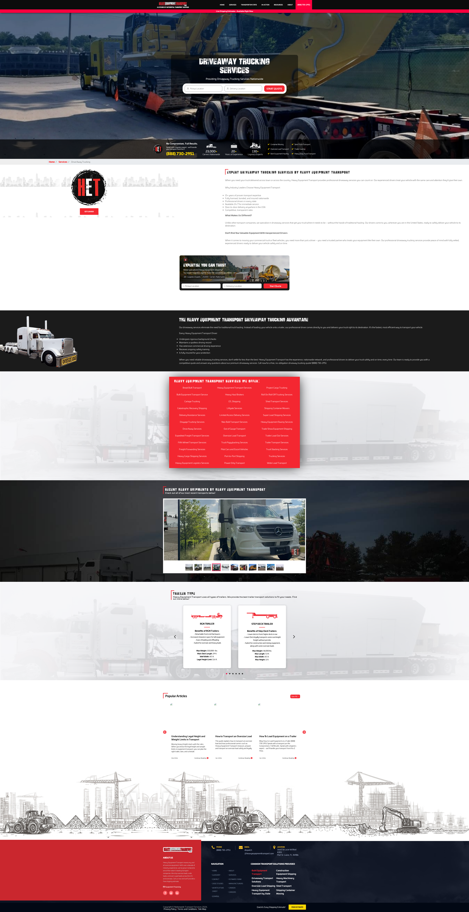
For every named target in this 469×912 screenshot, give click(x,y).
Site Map (202, 909)
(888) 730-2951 (303, 4)
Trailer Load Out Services (276, 435)
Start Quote (275, 285)
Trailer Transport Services (276, 442)
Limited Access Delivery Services (234, 415)
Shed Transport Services (277, 401)
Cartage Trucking (192, 401)
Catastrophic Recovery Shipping (192, 408)
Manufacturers (236, 883)
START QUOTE (274, 88)
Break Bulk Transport (192, 387)
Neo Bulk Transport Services (234, 421)
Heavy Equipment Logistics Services (192, 462)
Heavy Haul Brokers (234, 394)
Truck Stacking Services (277, 449)
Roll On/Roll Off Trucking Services (276, 394)
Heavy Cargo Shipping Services (192, 456)
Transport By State (249, 5)
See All (294, 696)
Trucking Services (277, 456)
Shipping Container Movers (276, 408)
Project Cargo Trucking (276, 387)
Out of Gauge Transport (234, 428)
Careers (232, 892)
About (290, 5)
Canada (232, 888)
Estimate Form (235, 879)
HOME (214, 870)
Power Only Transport (234, 462)
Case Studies (217, 883)
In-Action (265, 5)
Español (215, 896)
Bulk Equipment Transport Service (192, 394)
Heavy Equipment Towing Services (277, 421)
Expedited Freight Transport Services (192, 435)
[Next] (294, 636)
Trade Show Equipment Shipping (277, 428)
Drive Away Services (192, 428)
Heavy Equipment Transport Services (234, 387)
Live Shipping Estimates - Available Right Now (234, 11)
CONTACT (215, 879)
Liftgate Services (234, 408)
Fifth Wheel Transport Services (192, 442)
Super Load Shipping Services (277, 415)
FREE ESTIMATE (297, 907)
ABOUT (231, 870)
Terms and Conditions (187, 909)
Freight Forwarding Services (192, 449)
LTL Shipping (234, 401)
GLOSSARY (216, 875)
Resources (278, 5)
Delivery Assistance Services (192, 415)
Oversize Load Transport (234, 435)
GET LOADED (89, 211)
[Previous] (175, 636)
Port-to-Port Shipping (234, 456)
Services (232, 5)
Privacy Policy (170, 909)
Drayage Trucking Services (192, 421)
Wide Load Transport (277, 462)
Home (222, 5)
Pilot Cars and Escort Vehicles (234, 449)
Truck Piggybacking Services (234, 442)
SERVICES (232, 875)
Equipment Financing (173, 887)
